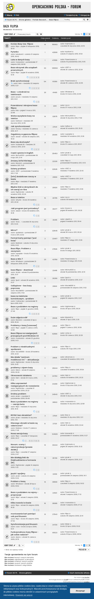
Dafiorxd (19, 121)
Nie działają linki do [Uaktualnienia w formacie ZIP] (23, 460)
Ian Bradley (85, 577)
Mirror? (14, 230)
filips (17, 46)
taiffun (67, 126)
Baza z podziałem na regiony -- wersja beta (24, 402)
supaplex (68, 134)
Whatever (68, 92)
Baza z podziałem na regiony (24, 306)
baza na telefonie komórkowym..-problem (22, 297)
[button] (89, 34)
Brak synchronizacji (20, 81)
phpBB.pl (86, 582)
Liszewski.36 (20, 144)
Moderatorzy (17, 30)
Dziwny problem (18, 168)
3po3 (17, 280)
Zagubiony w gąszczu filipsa (24, 134)
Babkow (19, 428)
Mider (67, 524)
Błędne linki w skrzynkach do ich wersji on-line (24, 188)
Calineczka (20, 301)
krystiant (68, 52)
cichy (67, 333)
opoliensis (19, 233)
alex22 (18, 211)
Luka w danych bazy (20, 59)
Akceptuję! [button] (80, 591)
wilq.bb (18, 200)
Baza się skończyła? (20, 142)
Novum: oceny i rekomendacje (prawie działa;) (21, 447)
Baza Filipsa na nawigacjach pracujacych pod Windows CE (25, 334)
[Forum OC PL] (17, 6)
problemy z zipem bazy (22, 367)
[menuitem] (16, 15)
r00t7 (67, 67)
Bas (66, 415)
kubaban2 (19, 54)
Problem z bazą (18, 481)
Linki (13, 278)
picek (67, 153)
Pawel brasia (70, 59)
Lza (66, 105)
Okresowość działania (21, 375)
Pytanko (15, 52)
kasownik (68, 433)
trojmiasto (69, 44)
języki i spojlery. (18, 473)
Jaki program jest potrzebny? (25, 208)
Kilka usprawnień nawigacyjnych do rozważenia (25, 384)
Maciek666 (20, 291)
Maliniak (19, 243)
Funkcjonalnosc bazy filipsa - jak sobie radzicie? (24, 533)
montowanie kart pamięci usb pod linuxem (23, 515)
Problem (15, 219)
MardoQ (19, 163)
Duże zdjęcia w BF (19, 317)
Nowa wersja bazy (19, 433)
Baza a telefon (18, 197)
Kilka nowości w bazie (21, 503)
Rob (17, 110)
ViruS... (18, 222)
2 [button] (86, 34)
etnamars (69, 357)
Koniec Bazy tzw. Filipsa (22, 44)
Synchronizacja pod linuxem (24, 524)
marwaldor (20, 62)
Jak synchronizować (20, 126)
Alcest (18, 272)
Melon (18, 370)
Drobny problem (18, 394)
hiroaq (18, 129)
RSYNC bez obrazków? (21, 415)
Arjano (18, 537)
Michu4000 (69, 116)
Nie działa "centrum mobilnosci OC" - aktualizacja (25, 358)
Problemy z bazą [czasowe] (24, 325)
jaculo (18, 97)
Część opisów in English (22, 153)
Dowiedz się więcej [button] (24, 595)
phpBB (66, 580)
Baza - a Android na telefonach (20, 93)
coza (17, 527)
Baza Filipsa (10, 26)
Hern (20, 83)
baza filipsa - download (22, 270)
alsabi (18, 137)
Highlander (20, 192)
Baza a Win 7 (17, 259)
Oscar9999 (20, 352)
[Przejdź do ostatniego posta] (74, 44)
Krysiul (67, 208)
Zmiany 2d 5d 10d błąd (21, 161)
